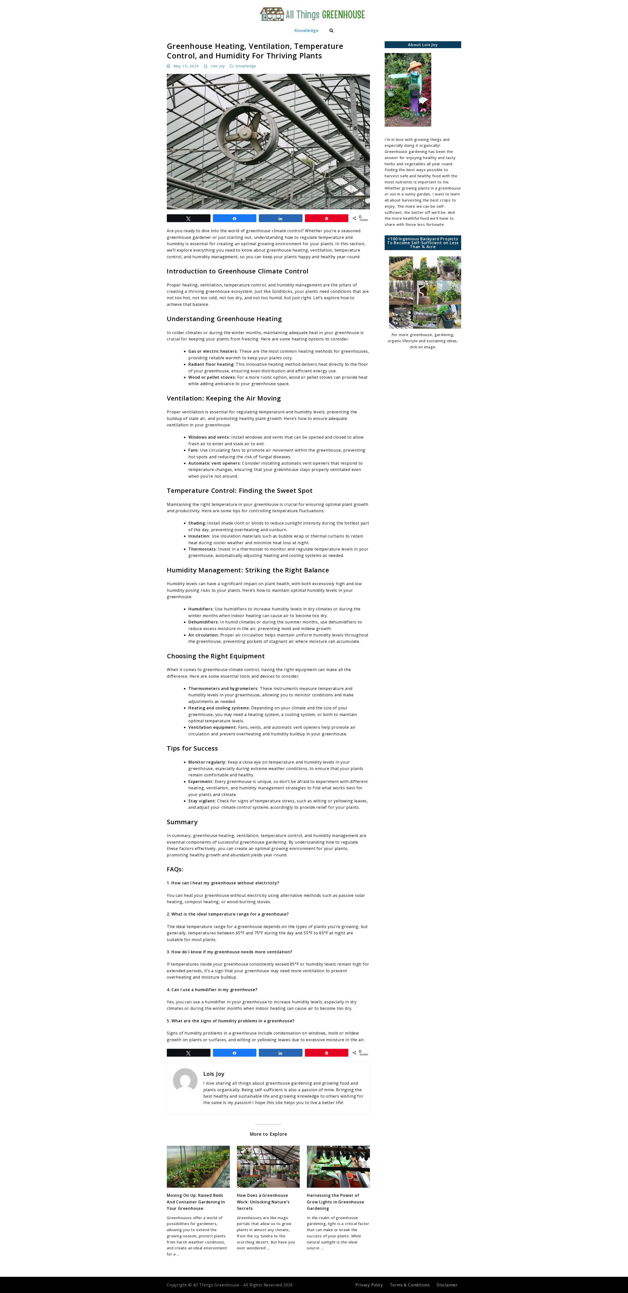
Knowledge (306, 30)
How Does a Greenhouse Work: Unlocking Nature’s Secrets (263, 1202)
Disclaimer (447, 1285)
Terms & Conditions (410, 1285)
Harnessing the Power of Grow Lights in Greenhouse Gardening (335, 1202)
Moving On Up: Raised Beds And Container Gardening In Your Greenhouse (196, 1202)
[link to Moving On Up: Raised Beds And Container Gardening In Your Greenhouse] (198, 1167)
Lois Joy (217, 65)
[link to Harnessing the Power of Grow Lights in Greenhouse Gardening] (338, 1167)
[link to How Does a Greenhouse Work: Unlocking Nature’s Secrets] (268, 1167)
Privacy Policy (369, 1285)
